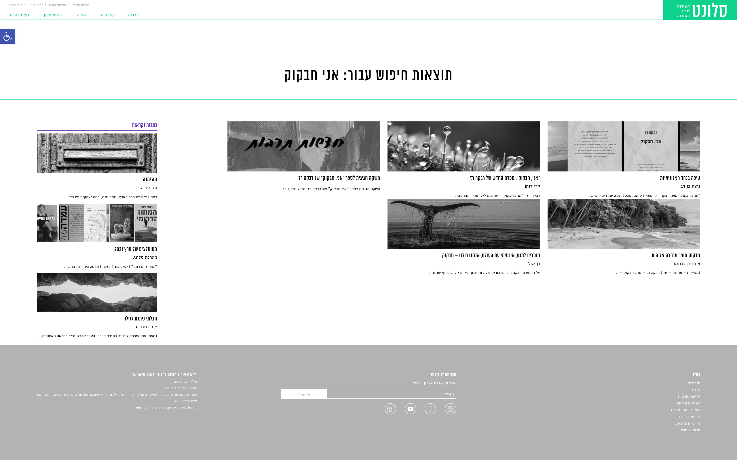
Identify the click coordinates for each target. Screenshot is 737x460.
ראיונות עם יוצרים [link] (685, 410)
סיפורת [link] (107, 15)
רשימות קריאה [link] (688, 403)
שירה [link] (81, 15)
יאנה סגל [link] (180, 401)
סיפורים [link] (694, 383)
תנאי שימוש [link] (690, 430)
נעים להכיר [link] (19, 15)
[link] (7, 36)
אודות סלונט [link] (80, 5)
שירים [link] (695, 389)
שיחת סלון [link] (52, 15)
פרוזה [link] (133, 15)
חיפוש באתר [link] (17, 5)
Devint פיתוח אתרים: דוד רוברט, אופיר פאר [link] (166, 407)
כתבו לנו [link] (37, 5)
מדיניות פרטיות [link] (687, 423)
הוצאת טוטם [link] (57, 5)
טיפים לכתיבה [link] (688, 416)
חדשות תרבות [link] (689, 396)
